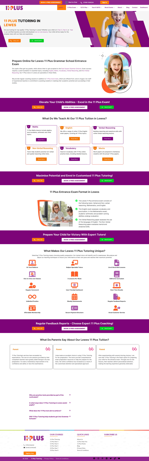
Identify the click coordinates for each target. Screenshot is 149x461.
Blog (78, 446)
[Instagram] (98, 459)
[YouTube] (119, 459)
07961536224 (29, 445)
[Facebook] (94, 459)
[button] (50, 396)
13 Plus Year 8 (54, 450)
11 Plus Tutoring (55, 439)
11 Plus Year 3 (54, 441)
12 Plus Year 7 (54, 448)
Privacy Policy (81, 448)
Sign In (104, 2)
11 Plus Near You (82, 441)
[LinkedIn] (107, 459)
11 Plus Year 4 (54, 444)
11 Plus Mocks (81, 444)
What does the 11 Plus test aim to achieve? (45, 411)
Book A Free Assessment (51, 2)
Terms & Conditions (83, 450)
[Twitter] (111, 459)
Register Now (30, 453)
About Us (80, 439)
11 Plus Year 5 (54, 446)
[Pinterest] (102, 459)
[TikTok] (115, 459)
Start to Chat (72, 2)
